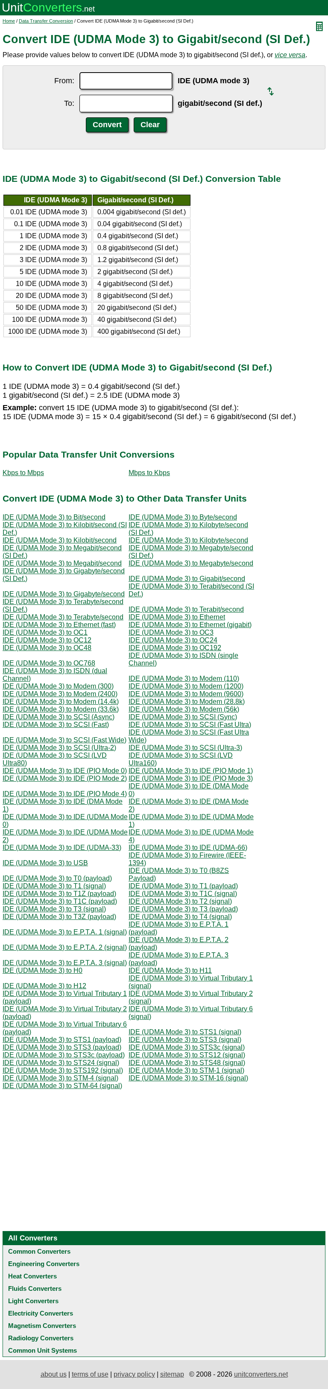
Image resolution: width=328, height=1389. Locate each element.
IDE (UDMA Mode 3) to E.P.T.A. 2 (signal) (65, 947)
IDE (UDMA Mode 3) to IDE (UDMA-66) (188, 847)
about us (54, 1374)
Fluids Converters (35, 1288)
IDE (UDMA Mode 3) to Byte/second (183, 517)
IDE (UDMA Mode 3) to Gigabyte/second (64, 594)
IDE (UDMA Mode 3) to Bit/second (54, 517)
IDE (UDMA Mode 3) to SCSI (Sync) (183, 717)
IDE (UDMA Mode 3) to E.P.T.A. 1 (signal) (65, 932)
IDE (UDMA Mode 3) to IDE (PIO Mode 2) (65, 778)
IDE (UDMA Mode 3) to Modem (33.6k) (61, 709)
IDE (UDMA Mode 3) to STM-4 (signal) (60, 1078)
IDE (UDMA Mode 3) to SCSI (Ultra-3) (185, 747)
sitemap (172, 1374)
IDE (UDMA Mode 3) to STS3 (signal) (185, 1039)
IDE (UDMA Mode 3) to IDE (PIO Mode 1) (191, 770)
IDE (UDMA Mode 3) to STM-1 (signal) (186, 1070)
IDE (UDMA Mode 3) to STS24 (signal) (61, 1062)
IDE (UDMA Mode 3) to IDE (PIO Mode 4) (65, 793)
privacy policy (134, 1374)
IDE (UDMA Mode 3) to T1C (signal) (183, 893)
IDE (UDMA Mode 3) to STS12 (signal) (187, 1055)
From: (64, 80)
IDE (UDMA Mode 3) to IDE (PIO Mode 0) (65, 770)
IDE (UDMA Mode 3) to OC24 (173, 640)
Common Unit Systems (42, 1350)
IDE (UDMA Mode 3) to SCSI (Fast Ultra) (190, 724)
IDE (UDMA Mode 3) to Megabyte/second (191, 563)
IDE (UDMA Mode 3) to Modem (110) (184, 678)
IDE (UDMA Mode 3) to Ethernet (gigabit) (190, 624)
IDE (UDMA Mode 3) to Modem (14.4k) (61, 701)
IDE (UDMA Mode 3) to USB (45, 863)
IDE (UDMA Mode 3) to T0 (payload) (57, 878)
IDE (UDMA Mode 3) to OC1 (45, 632)
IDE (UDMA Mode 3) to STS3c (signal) (187, 1047)
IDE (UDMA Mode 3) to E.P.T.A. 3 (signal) (65, 962)
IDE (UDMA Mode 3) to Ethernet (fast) (59, 624)
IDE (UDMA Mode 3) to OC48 (47, 647)
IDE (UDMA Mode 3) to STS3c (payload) (64, 1055)
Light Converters (33, 1300)
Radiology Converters (40, 1338)
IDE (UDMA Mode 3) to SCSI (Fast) (56, 724)
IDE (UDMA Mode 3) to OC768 (49, 663)
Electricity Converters (40, 1313)
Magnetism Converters (42, 1325)
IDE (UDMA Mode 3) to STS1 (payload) (62, 1039)
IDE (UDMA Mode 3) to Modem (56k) (184, 709)
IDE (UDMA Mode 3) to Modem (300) (58, 686)
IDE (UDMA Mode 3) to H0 (42, 970)
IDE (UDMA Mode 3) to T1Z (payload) (59, 893)
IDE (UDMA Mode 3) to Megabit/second (62, 563)
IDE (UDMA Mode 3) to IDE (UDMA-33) (62, 847)
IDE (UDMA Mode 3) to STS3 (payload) (62, 1047)
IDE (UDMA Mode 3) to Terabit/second (186, 609)
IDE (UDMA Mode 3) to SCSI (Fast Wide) (64, 740)
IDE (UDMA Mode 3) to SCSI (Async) (58, 717)
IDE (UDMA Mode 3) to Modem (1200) (186, 686)
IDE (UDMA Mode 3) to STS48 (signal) (187, 1062)
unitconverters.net (261, 1374)
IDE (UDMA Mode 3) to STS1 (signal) (185, 1032)
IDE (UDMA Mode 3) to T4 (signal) (180, 916)
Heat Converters (32, 1276)
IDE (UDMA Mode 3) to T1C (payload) (60, 901)
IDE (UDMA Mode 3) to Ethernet (177, 617)
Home (9, 20)
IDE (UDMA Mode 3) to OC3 (171, 632)
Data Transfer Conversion (46, 20)
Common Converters (39, 1251)
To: (69, 103)
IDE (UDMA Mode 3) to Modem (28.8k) (187, 701)
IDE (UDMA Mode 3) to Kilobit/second (60, 540)
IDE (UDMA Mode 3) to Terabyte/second (63, 617)
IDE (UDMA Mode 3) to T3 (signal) (54, 909)
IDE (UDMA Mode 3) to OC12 (47, 640)
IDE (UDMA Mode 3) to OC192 (175, 647)
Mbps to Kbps (149, 472)
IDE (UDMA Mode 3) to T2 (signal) (180, 901)
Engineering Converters (43, 1263)
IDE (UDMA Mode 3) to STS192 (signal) (63, 1070)
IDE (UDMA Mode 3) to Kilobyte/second (188, 540)
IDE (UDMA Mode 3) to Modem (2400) (60, 693)
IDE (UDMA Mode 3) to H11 (170, 970)
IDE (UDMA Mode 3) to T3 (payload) (183, 909)
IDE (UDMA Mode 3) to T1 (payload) (183, 886)
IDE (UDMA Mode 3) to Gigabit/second (187, 578)
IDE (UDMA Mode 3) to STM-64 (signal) (62, 1085)
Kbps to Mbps (23, 472)
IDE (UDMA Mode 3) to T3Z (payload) (59, 916)
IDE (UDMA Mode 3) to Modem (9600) (186, 693)
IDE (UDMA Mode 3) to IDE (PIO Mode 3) (191, 778)
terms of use (90, 1374)
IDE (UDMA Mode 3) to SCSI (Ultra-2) (59, 747)
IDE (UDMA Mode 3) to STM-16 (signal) (188, 1078)
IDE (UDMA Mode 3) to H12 (44, 985)
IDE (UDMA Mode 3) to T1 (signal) (54, 886)
